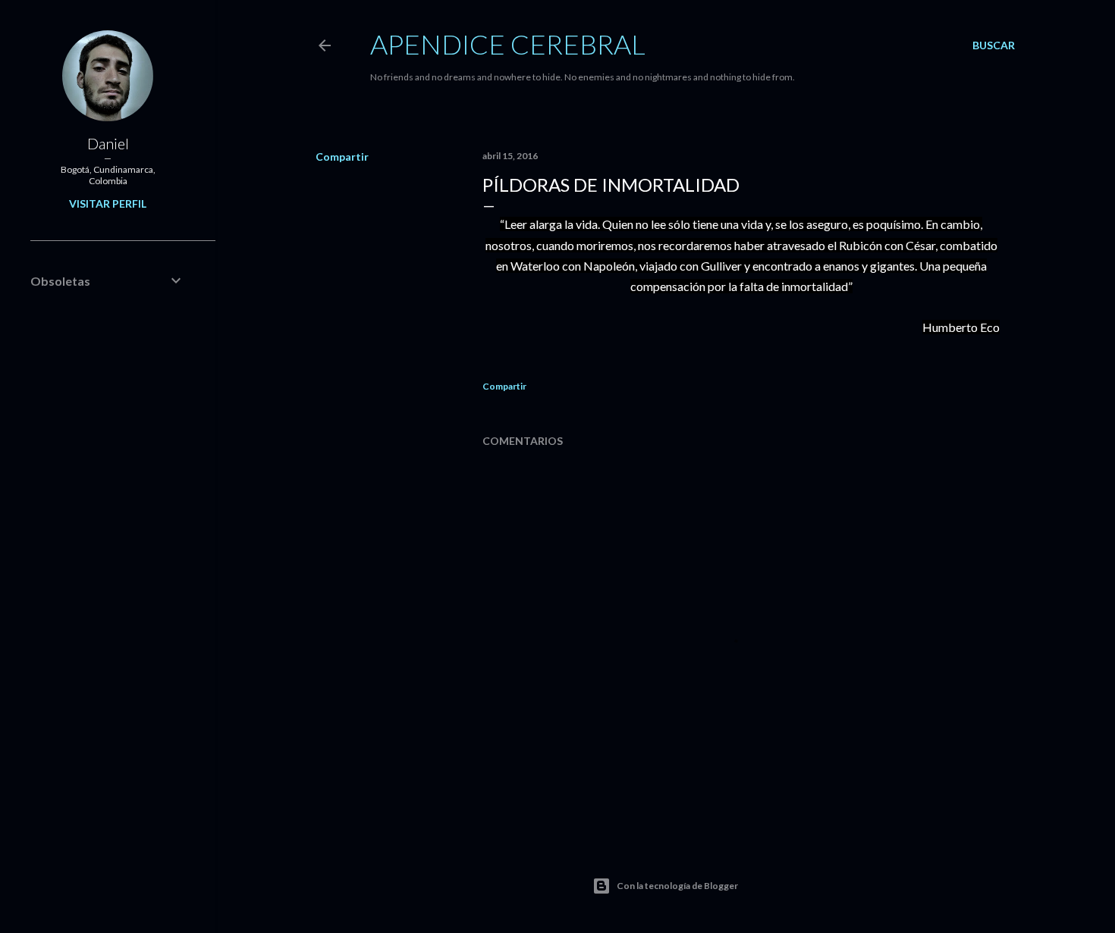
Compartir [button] (342, 156)
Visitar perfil (107, 203)
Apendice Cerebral (507, 44)
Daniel (108, 143)
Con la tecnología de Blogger (677, 885)
